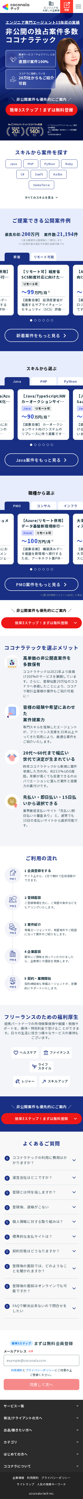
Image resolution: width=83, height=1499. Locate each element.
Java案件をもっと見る (38, 460)
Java (13, 164)
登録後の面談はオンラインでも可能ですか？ (39, 1288)
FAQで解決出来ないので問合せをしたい (39, 1308)
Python (49, 164)
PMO (17, 505)
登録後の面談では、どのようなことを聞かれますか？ (39, 1268)
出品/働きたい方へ (18, 1430)
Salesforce (41, 185)
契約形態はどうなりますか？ (36, 1250)
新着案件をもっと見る (38, 335)
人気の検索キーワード (51, 1484)
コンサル (43, 505)
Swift (39, 174)
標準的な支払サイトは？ (32, 1236)
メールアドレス (15, 1351)
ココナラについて (17, 1466)
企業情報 (18, 1478)
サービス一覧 (14, 1406)
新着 (17, 257)
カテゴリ (10, 1442)
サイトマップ (25, 1484)
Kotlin (57, 174)
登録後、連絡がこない (30, 1206)
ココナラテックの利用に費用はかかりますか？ (39, 1160)
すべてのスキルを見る (39, 197)
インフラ (70, 505)
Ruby (69, 164)
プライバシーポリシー (40, 1370)
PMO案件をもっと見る (38, 584)
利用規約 (17, 1370)
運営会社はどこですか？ (32, 1177)
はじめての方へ (16, 1454)
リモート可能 (44, 257)
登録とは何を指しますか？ (34, 1192)
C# (22, 174)
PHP (31, 164)
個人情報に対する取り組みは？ (37, 1221)
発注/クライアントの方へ (23, 1418)
